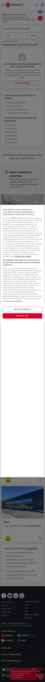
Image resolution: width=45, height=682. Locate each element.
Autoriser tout (22, 316)
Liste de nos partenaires (13, 301)
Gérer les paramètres (22, 309)
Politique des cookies (22, 257)
